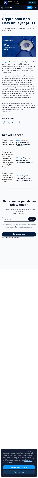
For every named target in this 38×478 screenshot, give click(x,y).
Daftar (29, 7)
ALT (7, 112)
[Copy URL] (19, 122)
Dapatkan (32, 2)
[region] (19, 463)
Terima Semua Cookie (19, 467)
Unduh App (20, 234)
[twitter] (9, 123)
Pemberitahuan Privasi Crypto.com (11, 226)
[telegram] (13, 123)
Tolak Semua (19, 472)
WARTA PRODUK (14, 14)
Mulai (32, 219)
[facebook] (4, 123)
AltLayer (4, 62)
